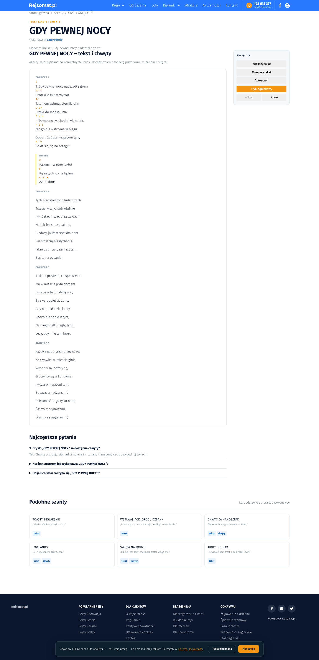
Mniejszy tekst (261, 72)
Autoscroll (261, 80)
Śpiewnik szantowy (233, 620)
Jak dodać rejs (183, 620)
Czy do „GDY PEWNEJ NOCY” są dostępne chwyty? (66, 448)
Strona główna (39, 13)
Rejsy (116, 5)
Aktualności (211, 5)
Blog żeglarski (229, 638)
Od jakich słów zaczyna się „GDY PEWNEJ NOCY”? (66, 473)
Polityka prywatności (140, 626)
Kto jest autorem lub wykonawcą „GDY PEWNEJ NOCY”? (71, 464)
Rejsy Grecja (87, 620)
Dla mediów (181, 626)
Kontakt (231, 5)
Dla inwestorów (183, 632)
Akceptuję (248, 648)
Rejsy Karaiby (88, 626)
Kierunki (169, 5)
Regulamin (133, 620)
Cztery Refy (54, 40)
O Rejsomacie (135, 614)
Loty (154, 5)
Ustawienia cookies (139, 632)
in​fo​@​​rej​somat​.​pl (262, 7)
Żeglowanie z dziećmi (235, 614)
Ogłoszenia (137, 5)
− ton (248, 97)
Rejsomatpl (19, 607)
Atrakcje (191, 5)
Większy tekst (261, 63)
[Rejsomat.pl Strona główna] (42, 5)
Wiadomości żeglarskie (236, 632)
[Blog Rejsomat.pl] (287, 5)
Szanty (58, 13)
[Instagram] (282, 609)
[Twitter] (292, 609)
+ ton (274, 97)
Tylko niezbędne (222, 648)
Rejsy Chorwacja (90, 614)
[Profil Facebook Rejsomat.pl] (280, 5)
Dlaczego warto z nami (188, 614)
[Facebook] (272, 609)
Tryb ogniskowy (261, 89)
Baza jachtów (229, 626)
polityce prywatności (190, 648)
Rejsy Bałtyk (87, 632)
